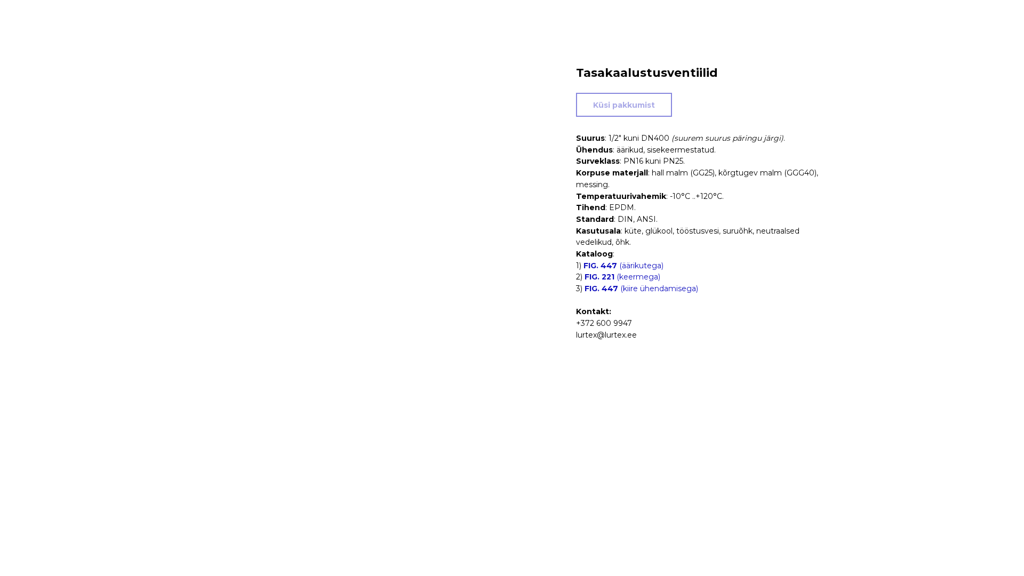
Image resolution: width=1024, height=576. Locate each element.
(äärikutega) (623, 265)
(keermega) (622, 277)
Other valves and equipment (73, 16)
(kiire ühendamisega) (641, 288)
